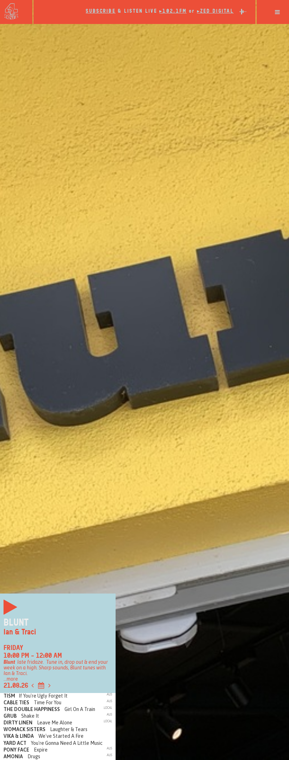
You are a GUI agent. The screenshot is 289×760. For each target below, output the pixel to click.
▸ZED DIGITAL (215, 11)
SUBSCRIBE (101, 11)
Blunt (16, 622)
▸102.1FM (172, 11)
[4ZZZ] (16, 11)
